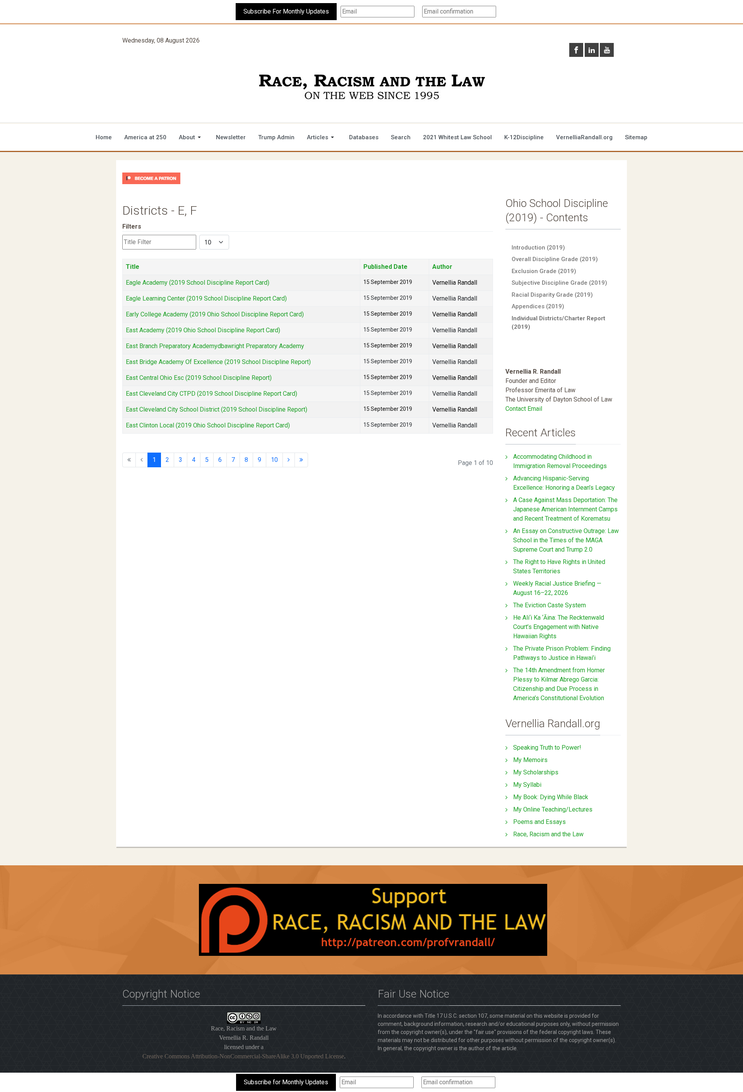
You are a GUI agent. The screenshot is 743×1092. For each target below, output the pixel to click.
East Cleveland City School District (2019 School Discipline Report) (216, 409)
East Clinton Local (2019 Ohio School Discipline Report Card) (208, 425)
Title (132, 266)
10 (274, 459)
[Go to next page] (288, 460)
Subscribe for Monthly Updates (286, 1082)
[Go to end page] (301, 460)
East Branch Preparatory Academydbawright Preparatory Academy (215, 346)
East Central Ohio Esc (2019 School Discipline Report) (199, 377)
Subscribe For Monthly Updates (286, 11)
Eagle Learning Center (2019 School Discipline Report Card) (206, 298)
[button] (191, 137)
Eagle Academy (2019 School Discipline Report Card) (197, 282)
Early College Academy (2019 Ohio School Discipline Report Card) (215, 314)
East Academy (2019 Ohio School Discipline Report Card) (203, 330)
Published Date (385, 266)
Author (442, 266)
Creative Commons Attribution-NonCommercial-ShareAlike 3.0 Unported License (243, 1056)
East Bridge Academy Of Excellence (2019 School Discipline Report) (218, 362)
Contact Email (523, 408)
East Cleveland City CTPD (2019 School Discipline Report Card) (211, 393)
